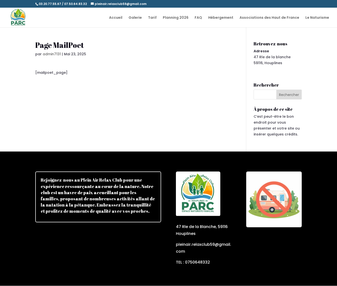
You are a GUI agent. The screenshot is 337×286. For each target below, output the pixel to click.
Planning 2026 (175, 18)
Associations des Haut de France (269, 18)
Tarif (152, 18)
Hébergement (220, 18)
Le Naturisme (317, 18)
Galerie (135, 18)
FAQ (198, 18)
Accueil (115, 18)
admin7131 (52, 54)
